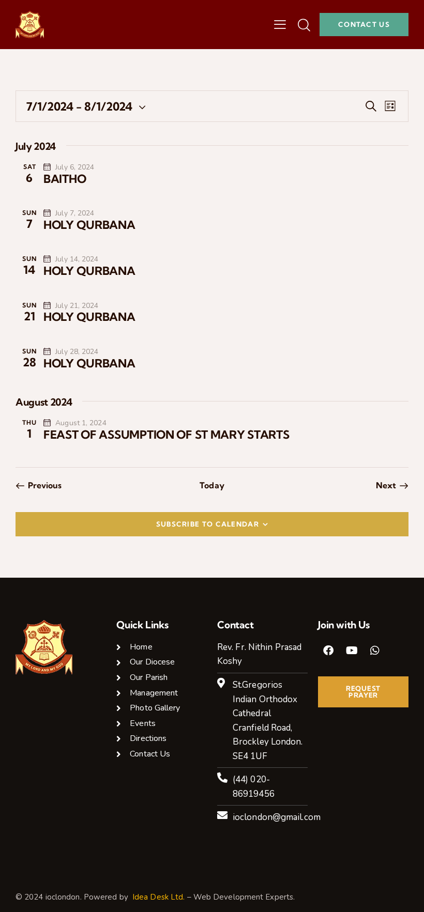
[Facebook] (328, 650)
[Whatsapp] (375, 650)
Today (212, 485)
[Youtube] (351, 650)
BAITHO (64, 179)
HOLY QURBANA (89, 224)
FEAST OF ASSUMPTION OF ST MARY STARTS (166, 434)
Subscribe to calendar (207, 524)
